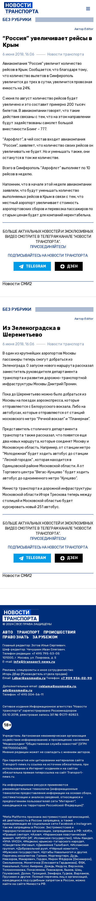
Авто (8, 632)
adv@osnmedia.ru (17, 690)
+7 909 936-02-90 (76, 678)
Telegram (36, 266)
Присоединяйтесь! (48, 247)
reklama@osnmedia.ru (57, 686)
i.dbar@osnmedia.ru (29, 678)
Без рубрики (17, 19)
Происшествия (60, 632)
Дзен (72, 266)
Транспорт (28, 632)
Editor (88, 29)
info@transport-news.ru (34, 661)
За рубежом (45, 637)
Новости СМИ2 (17, 283)
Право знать (16, 637)
